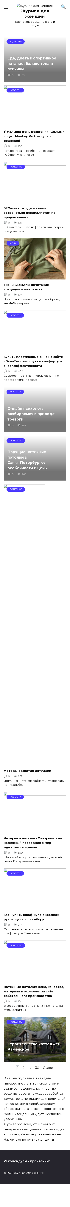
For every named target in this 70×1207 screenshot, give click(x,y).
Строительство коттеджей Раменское (33, 1047)
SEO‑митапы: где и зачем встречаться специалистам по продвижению (29, 213)
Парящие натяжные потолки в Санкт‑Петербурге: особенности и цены (27, 460)
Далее (48, 1068)
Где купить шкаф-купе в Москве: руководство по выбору (31, 917)
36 (37, 1068)
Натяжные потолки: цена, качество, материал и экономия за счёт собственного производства (34, 991)
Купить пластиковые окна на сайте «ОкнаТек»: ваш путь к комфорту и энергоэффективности (33, 361)
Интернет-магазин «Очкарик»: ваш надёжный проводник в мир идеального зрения (33, 843)
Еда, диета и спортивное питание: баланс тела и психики (31, 63)
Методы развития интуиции (27, 771)
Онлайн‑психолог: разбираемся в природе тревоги (31, 413)
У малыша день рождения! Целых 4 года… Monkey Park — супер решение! (34, 136)
